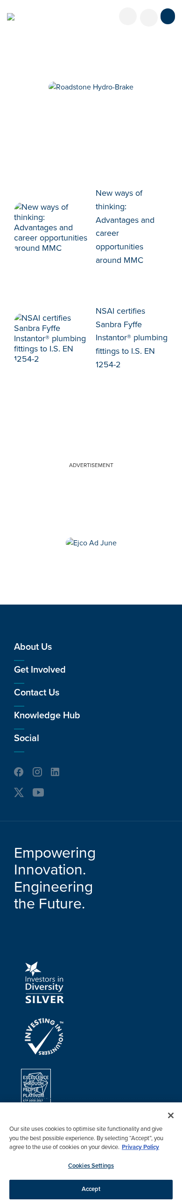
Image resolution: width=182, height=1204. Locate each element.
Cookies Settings (91, 1166)
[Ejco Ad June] (91, 543)
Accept (91, 1189)
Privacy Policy (140, 1147)
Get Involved (40, 669)
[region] (91, 1153)
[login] (128, 16)
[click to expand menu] (168, 16)
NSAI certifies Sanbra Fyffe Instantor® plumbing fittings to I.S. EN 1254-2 (132, 338)
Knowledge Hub (47, 715)
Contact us (36, 692)
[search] (149, 18)
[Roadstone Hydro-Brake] (91, 87)
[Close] (171, 1115)
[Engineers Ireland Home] (10, 17)
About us (33, 647)
